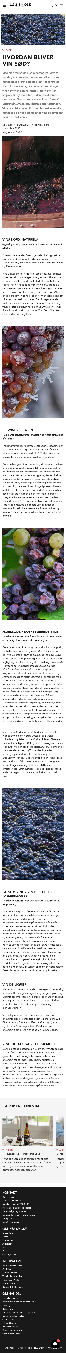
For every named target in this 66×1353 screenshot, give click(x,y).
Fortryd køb (7, 1218)
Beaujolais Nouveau (21, 1154)
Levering (6, 1305)
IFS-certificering (9, 1323)
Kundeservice (8, 1197)
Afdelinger (7, 1244)
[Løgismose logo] (20, 5)
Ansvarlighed (8, 1233)
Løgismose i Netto (10, 1280)
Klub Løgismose (9, 1273)
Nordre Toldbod (9, 1283)
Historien (6, 1237)
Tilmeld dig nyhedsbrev (12, 1276)
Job (4, 1247)
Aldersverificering (10, 1327)
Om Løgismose (9, 1254)
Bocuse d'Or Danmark (12, 1287)
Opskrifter (7, 1269)
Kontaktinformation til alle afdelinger (19, 1215)
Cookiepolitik (8, 1319)
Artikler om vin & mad (12, 1266)
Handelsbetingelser (11, 1298)
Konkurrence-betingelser (13, 1316)
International (8, 1240)
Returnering (7, 1309)
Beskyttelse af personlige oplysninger (19, 1302)
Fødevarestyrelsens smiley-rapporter (18, 1312)
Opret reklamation (10, 1222)
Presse (5, 1251)
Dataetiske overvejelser (13, 1330)
